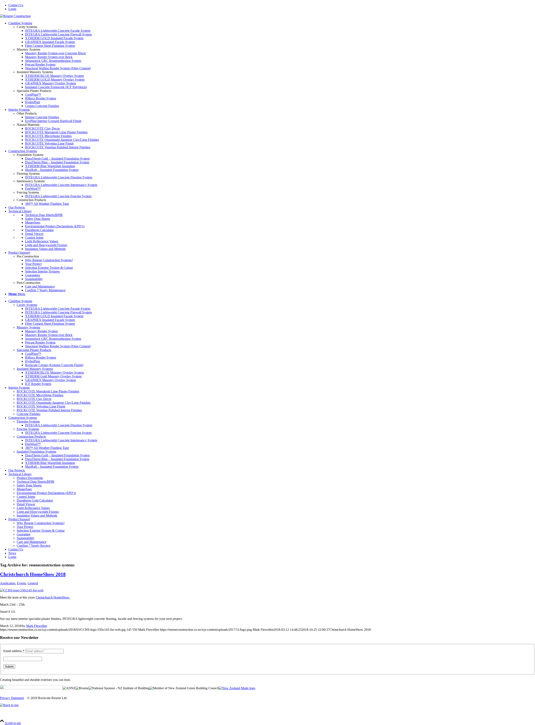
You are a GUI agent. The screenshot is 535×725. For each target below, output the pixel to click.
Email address (13, 651)
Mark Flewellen (36, 626)
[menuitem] (271, 5)
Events (21, 583)
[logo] (15, 16)
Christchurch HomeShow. (53, 597)
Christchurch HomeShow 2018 (33, 574)
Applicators (7, 583)
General (33, 583)
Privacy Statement (12, 698)
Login (12, 9)
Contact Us (15, 5)
